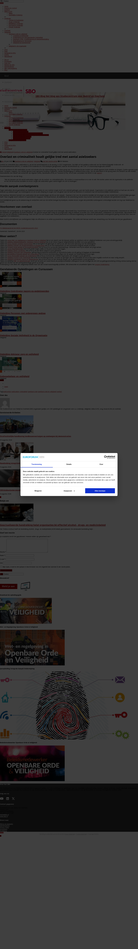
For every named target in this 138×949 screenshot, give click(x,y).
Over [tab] (101, 464)
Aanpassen (68, 491)
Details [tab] (69, 464)
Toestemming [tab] (36, 464)
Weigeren (38, 491)
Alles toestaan (100, 491)
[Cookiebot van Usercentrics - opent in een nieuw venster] (105, 457)
